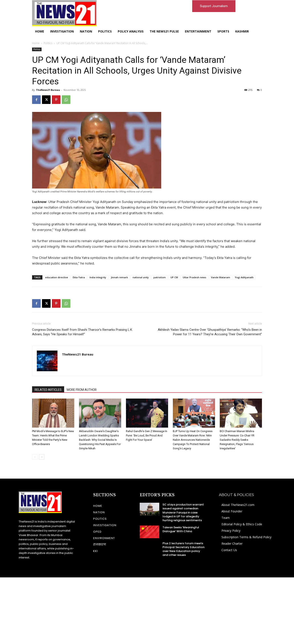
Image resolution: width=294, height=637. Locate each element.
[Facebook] (36, 99)
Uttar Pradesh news (194, 277)
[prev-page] (34, 457)
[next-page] (41, 457)
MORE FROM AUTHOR (82, 389)
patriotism (159, 277)
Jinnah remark (119, 277)
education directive (56, 277)
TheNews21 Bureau (48, 89)
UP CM (174, 277)
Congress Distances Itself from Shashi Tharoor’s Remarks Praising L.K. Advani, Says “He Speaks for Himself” (82, 332)
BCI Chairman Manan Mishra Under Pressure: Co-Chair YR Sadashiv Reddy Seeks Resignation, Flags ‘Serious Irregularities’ (237, 440)
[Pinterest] (56, 99)
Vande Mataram (220, 277)
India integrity (98, 277)
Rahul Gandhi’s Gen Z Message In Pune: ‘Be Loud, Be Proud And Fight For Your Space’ (146, 435)
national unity (141, 277)
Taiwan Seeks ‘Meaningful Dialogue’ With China (180, 529)
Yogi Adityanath (244, 277)
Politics (48, 43)
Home (36, 43)
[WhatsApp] (66, 99)
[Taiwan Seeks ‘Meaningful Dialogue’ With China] (149, 532)
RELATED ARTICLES (48, 389)
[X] (46, 99)
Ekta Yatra (79, 277)
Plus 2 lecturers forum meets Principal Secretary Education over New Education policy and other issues (183, 549)
